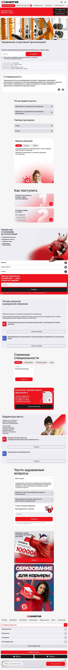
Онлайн (35, 145)
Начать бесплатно (8, 5)
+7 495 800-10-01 (20, 220)
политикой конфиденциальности (39, 292)
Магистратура (33, 620)
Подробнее (24, 379)
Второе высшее (41, 362)
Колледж (18, 362)
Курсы (53, 620)
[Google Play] (50, 656)
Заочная (26, 145)
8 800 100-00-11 (20, 217)
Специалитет (23, 620)
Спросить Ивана (55, 664)
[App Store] (17, 656)
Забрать (34, 560)
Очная (18, 145)
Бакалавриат (29, 362)
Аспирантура (61, 620)
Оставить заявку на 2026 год (60, 10)
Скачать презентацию (60, 13)
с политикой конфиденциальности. (13, 58)
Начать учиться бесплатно (12, 664)
